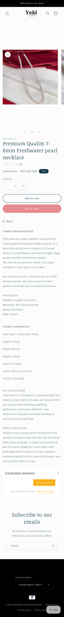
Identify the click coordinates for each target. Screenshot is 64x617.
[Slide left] (24, 132)
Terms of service (42, 610)
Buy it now (32, 208)
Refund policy (52, 605)
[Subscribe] (53, 546)
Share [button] (9, 221)
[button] (7, 13)
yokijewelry (17, 605)
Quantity (7, 178)
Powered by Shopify (33, 605)
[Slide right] (40, 132)
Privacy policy (24, 610)
